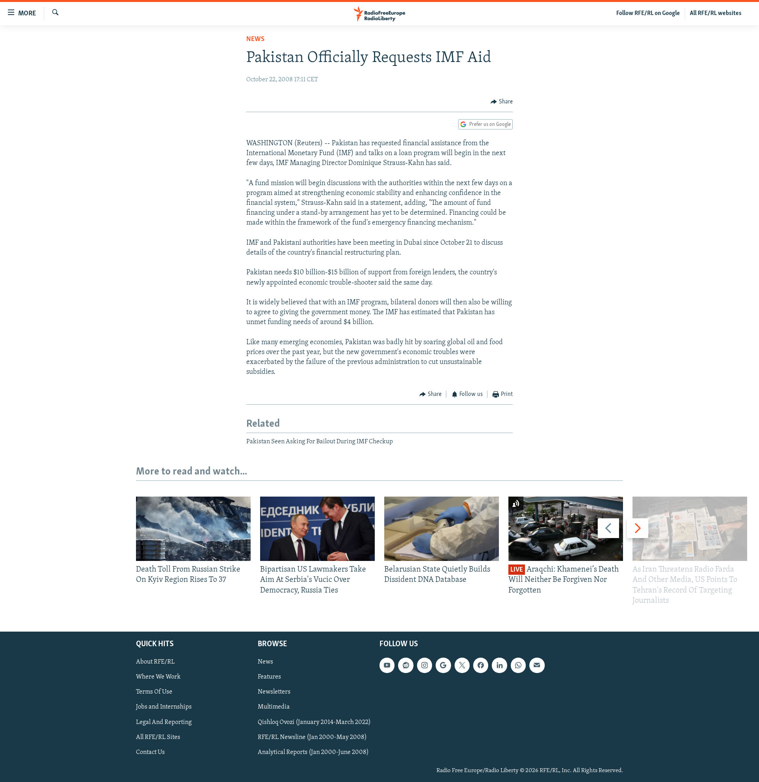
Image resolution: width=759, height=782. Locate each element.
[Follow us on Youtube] (387, 665)
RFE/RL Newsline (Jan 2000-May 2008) (312, 737)
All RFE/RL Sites (158, 737)
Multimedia (274, 707)
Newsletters (274, 692)
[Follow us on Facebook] (480, 665)
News (255, 39)
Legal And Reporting (164, 722)
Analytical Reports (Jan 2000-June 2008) (313, 752)
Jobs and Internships (164, 707)
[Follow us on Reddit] (405, 665)
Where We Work (158, 677)
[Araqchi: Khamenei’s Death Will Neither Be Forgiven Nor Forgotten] (565, 529)
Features (269, 677)
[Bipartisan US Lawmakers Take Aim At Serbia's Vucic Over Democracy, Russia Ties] (317, 529)
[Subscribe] (536, 665)
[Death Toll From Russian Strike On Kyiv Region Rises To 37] (193, 529)
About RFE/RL (155, 662)
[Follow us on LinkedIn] (499, 665)
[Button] (502, 102)
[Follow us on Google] (443, 665)
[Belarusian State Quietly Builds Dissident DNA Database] (441, 529)
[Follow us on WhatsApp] (518, 665)
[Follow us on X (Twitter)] (462, 665)
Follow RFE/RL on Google (648, 13)
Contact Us (150, 752)
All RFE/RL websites (716, 13)
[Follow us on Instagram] (424, 665)
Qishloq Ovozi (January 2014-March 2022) (314, 722)
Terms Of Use (154, 692)
